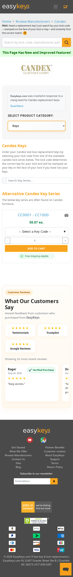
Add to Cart (36, 248)
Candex (60, 21)
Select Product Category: (31, 115)
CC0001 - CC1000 (33, 215)
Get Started (18, 447)
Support (55, 459)
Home (6, 21)
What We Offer (18, 451)
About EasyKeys (54, 455)
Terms (54, 463)
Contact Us (18, 459)
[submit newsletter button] (54, 481)
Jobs (18, 463)
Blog (18, 467)
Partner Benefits (54, 447)
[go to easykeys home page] (36, 430)
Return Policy (55, 467)
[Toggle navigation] (55, 6)
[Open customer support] (66, 569)
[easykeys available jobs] (36, 506)
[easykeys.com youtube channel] (30, 440)
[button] (32, 383)
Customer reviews (55, 451)
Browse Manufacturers (33, 21)
